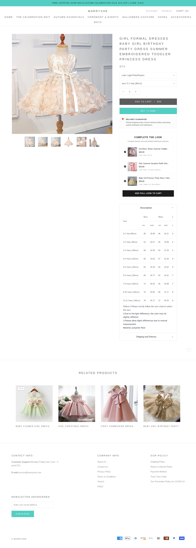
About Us (101, 462)
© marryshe (19, 539)
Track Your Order (159, 476)
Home (9, 17)
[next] (187, 405)
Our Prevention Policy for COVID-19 (168, 481)
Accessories (181, 17)
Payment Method (159, 471)
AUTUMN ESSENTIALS (69, 17)
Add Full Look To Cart (148, 193)
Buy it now (148, 111)
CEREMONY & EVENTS (103, 17)
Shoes (163, 17)
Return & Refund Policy (161, 467)
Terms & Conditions (106, 476)
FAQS (100, 486)
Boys (98, 22)
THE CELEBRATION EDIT (33, 17)
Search (167, 11)
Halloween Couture (138, 17)
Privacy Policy (104, 471)
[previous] (9, 405)
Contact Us (102, 467)
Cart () (182, 11)
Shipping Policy (158, 462)
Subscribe (23, 514)
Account (152, 11)
